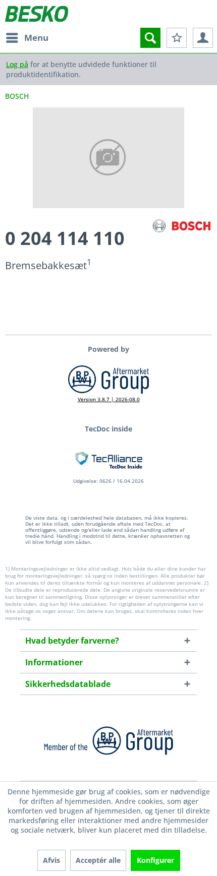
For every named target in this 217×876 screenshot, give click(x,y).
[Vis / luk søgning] (150, 38)
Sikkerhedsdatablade (68, 684)
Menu (36, 37)
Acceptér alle (98, 860)
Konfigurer (155, 860)
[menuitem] (26, 38)
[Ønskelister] (177, 38)
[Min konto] (203, 38)
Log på (17, 64)
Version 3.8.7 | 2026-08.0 (109, 399)
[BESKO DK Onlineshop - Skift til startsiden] (36, 14)
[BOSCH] (181, 226)
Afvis (51, 860)
